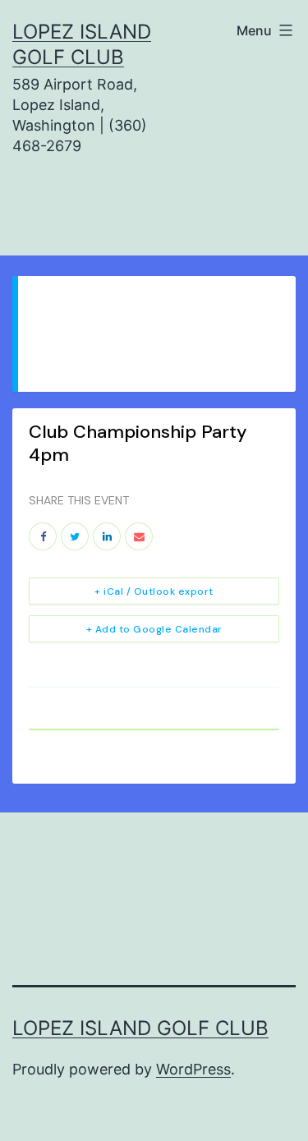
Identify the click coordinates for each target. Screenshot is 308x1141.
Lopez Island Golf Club (140, 1028)
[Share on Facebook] (43, 536)
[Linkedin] (107, 536)
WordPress (193, 1069)
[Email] (139, 536)
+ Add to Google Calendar (154, 629)
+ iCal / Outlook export (154, 591)
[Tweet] (75, 536)
